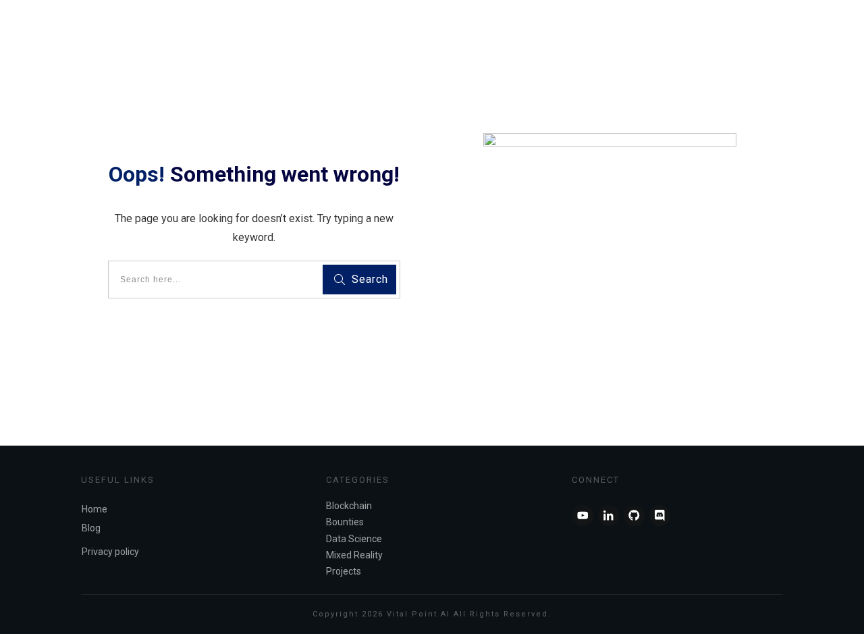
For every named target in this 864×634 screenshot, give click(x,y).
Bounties (345, 522)
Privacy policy (110, 551)
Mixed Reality (354, 555)
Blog (91, 528)
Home (94, 509)
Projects (343, 571)
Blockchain (349, 505)
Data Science (354, 538)
